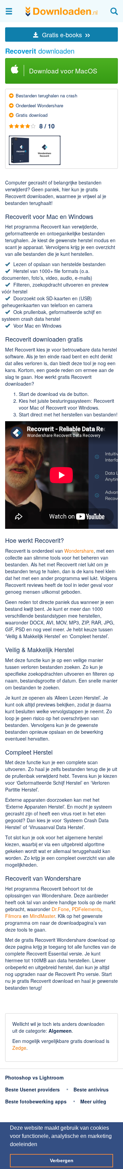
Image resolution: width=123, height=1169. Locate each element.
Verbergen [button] (61, 1160)
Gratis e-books (65, 34)
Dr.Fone (60, 909)
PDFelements (86, 909)
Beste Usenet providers (32, 1089)
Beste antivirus (91, 1089)
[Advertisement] (61, 1003)
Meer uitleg (93, 1101)
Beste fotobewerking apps (36, 1101)
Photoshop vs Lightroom (34, 1077)
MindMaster (42, 915)
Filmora (13, 915)
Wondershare (79, 550)
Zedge (19, 1047)
